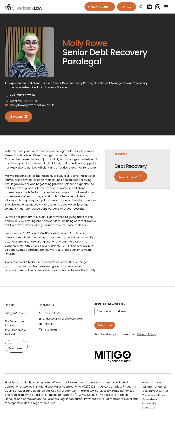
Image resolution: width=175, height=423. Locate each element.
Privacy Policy (146, 334)
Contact (126, 7)
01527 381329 (51, 313)
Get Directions (15, 346)
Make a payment (99, 7)
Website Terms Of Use (153, 395)
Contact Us (160, 386)
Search (141, 7)
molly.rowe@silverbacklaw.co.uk (32, 105)
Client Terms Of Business (155, 390)
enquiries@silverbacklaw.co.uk (63, 319)
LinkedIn (149, 7)
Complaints (148, 407)
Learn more (128, 176)
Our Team (156, 382)
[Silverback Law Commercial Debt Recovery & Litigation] (23, 6)
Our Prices (147, 386)
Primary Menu (166, 7)
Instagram (157, 7)
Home (145, 382)
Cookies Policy (149, 399)
